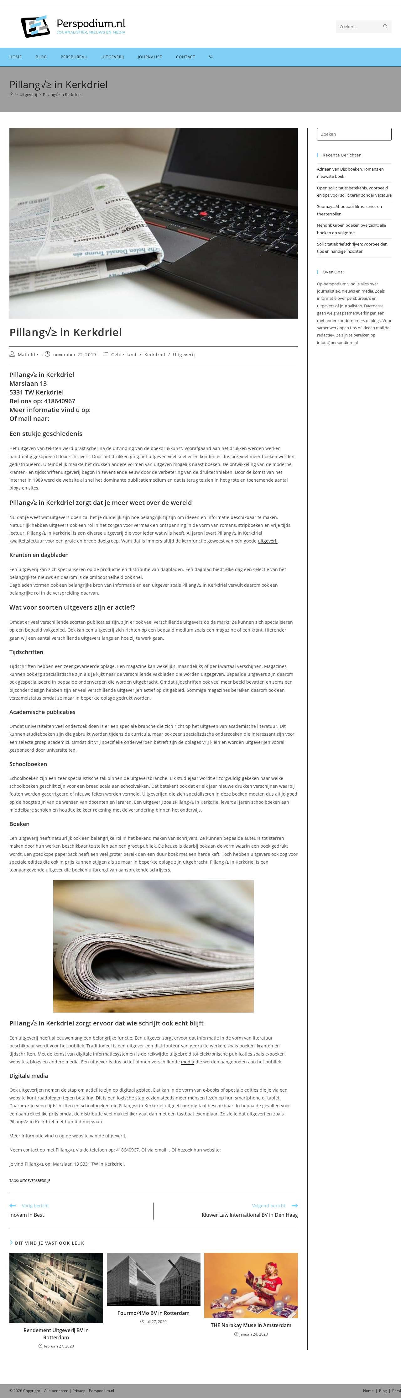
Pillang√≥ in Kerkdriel (62, 94)
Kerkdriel (154, 354)
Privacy (78, 1390)
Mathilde (28, 354)
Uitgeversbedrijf (35, 1180)
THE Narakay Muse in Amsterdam (251, 1325)
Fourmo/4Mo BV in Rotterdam (153, 1313)
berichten (60, 1390)
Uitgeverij (184, 354)
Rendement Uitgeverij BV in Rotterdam (56, 1334)
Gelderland (124, 354)
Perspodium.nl (101, 1390)
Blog (383, 1390)
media (187, 1062)
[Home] (11, 94)
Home (368, 1390)
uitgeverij (268, 541)
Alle (48, 1390)
